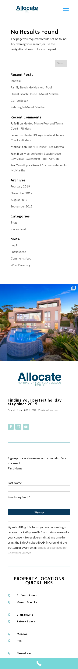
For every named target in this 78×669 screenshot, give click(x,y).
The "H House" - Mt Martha (45, 146)
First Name (15, 468)
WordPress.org (20, 265)
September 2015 (21, 206)
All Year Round (27, 595)
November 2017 (21, 193)
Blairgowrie (25, 614)
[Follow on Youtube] (26, 427)
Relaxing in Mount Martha (27, 107)
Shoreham (24, 653)
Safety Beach (26, 621)
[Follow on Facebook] (11, 427)
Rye (19, 640)
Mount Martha (27, 602)
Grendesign (53, 410)
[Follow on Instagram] (18, 427)
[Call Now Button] (39, 663)
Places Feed (18, 229)
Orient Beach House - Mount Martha (34, 94)
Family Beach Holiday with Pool (31, 87)
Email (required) (19, 497)
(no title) (16, 80)
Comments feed (21, 258)
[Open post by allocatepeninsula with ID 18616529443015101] (39, 322)
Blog (14, 222)
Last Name (15, 483)
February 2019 (20, 186)
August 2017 (19, 199)
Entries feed (18, 251)
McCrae (22, 633)
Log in (14, 245)
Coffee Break (19, 100)
